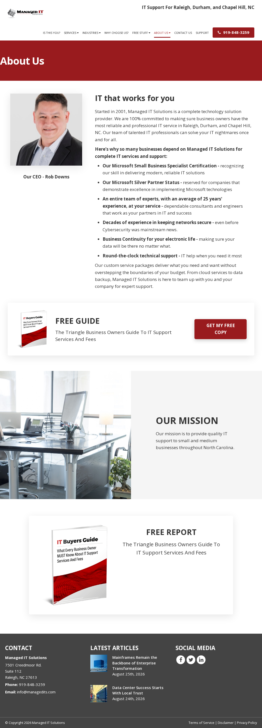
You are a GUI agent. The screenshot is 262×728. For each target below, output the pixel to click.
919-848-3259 (235, 32)
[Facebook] (181, 659)
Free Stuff (140, 33)
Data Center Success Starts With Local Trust (137, 690)
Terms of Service (201, 722)
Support (202, 33)
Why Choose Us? (116, 33)
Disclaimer (226, 722)
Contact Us (183, 33)
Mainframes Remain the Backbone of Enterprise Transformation (134, 663)
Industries (90, 33)
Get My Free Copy (220, 328)
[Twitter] (191, 659)
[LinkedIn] (201, 659)
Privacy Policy (247, 722)
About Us (161, 33)
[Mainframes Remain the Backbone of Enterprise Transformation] (98, 663)
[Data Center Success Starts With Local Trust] (98, 693)
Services (70, 33)
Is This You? (51, 33)
